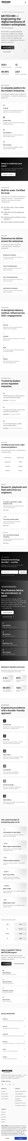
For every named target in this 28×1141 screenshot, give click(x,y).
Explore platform (7, 51)
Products (3, 1112)
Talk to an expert (7, 47)
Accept (20, 1138)
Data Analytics (4, 1098)
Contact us (7, 963)
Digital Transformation (20, 1091)
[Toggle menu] (25, 2)
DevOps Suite (4, 1093)
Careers (3, 1121)
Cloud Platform (4, 1096)
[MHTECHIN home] (6, 2)
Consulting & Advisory (20, 1105)
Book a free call (8, 612)
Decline (7, 1138)
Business (3, 1119)
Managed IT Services (20, 1103)
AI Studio (3, 1091)
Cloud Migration (19, 1093)
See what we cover (7, 616)
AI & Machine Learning (20, 1096)
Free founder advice (19, 963)
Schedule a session (7, 174)
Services (3, 1114)
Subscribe (22, 572)
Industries (3, 1117)
